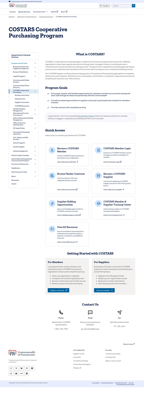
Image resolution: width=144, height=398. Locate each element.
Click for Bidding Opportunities (69, 215)
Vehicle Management (20, 151)
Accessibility (95, 383)
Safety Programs (19, 143)
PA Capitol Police (19, 128)
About (13, 176)
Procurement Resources (19, 164)
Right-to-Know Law (112, 361)
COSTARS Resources (22, 106)
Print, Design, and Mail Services (20, 138)
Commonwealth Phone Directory (21, 86)
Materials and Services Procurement (21, 114)
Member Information (22, 95)
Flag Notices (15, 168)
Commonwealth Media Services (21, 81)
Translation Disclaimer (121, 383)
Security (131, 383)
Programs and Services (19, 63)
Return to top (128, 344)
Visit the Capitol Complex (20, 155)
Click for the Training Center (113, 215)
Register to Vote (78, 354)
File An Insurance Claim (19, 172)
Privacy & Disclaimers (107, 383)
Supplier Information (22, 102)
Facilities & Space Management (19, 110)
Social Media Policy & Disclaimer (125, 384)
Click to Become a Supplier (112, 189)
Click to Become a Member (66, 162)
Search (13, 184)
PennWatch (110, 357)
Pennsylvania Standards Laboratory (21, 133)
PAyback (76, 368)
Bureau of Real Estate (20, 72)
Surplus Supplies (18, 147)
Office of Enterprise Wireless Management (23, 119)
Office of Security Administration (19, 124)
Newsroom (15, 180)
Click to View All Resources (66, 242)
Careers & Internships (113, 354)
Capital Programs (19, 76)
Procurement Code (85, 116)
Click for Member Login (112, 162)
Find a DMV (77, 357)
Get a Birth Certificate (80, 361)
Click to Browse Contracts (67, 189)
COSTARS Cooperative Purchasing (21, 91)
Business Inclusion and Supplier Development (21, 67)
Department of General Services (20, 56)
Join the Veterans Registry (82, 364)
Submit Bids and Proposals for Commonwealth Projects (21, 160)
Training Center (20, 99)
